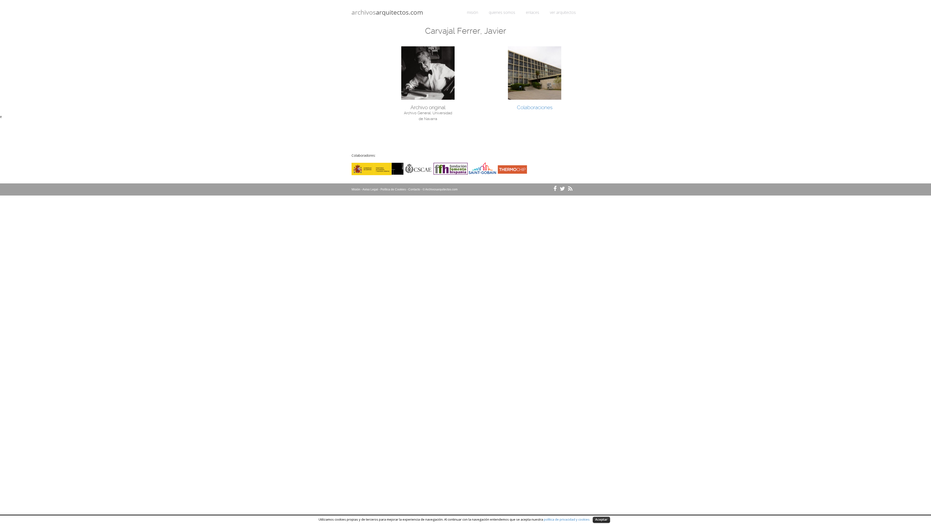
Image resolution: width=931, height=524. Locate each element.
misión (472, 12)
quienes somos (502, 12)
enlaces (532, 12)
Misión (356, 189)
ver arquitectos (563, 12)
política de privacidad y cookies (567, 519)
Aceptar (601, 519)
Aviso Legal (370, 189)
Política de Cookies (393, 189)
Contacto (414, 189)
